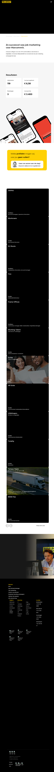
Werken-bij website (13, 596)
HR (18, 612)
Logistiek (28, 604)
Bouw (19, 608)
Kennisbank (12, 608)
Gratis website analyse (11, 611)
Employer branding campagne (16, 594)
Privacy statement (13, 757)
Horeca (27, 606)
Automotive (28, 608)
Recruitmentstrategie (14, 588)
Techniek (20, 604)
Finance (19, 615)
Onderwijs (20, 610)
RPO (9, 586)
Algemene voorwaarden (14, 756)
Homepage (9, 36)
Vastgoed (20, 614)
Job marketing (12, 590)
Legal (27, 612)
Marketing (20, 606)
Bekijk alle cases (40, 525)
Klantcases (17, 36)
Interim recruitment (13, 592)
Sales (27, 610)
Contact (11, 606)
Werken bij (11, 604)
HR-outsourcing (12, 598)
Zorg (27, 602)
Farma (27, 614)
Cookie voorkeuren (13, 759)
